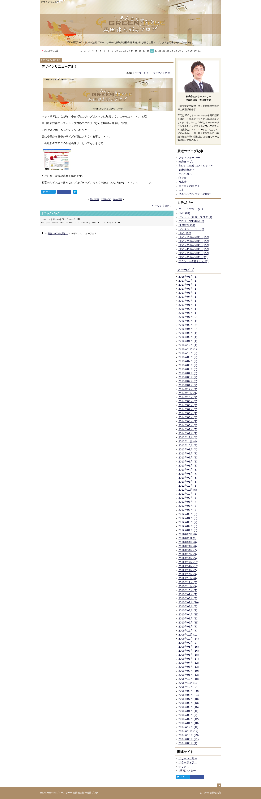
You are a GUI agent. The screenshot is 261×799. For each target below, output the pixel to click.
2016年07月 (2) (187, 316)
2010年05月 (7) (187, 610)
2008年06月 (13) (188, 702)
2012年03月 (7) (187, 522)
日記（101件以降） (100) (193, 237)
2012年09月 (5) (187, 497)
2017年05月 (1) (187, 292)
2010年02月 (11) (188, 622)
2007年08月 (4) (187, 743)
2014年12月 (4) (187, 389)
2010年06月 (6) (187, 606)
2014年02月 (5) (187, 429)
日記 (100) (184, 233)
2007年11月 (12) (188, 731)
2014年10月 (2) (187, 397)
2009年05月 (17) (188, 658)
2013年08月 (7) (187, 453)
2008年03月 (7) (187, 714)
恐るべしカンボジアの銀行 (194, 193)
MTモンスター (187, 770)
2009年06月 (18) (188, 654)
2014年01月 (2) (187, 433)
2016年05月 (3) (187, 324)
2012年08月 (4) (187, 501)
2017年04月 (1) (187, 296)
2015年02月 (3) (187, 381)
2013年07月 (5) (187, 457)
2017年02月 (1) (187, 300)
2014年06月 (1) (187, 413)
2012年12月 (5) (187, 485)
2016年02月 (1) (187, 336)
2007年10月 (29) (188, 735)
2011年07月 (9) (187, 554)
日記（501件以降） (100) (193, 253)
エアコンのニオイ (189, 185)
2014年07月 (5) (187, 409)
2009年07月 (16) (188, 650)
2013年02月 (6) (187, 477)
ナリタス (183, 766)
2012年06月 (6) (187, 509)
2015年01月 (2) (187, 385)
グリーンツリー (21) (190, 209)
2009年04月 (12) (188, 662)
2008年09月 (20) (188, 690)
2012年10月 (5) (187, 493)
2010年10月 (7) (187, 590)
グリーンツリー (187, 758)
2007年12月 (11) (188, 727)
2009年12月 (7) (187, 630)
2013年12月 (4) (187, 437)
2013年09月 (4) (187, 449)
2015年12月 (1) (187, 344)
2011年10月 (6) (187, 542)
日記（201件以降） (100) (193, 241)
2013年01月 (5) (187, 481)
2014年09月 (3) (187, 401)
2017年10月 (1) (187, 280)
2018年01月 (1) (187, 276)
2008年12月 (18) (188, 678)
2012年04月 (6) (187, 518)
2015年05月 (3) (187, 369)
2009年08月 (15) (188, 646)
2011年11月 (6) (187, 538)
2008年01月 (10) (188, 723)
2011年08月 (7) (187, 550)
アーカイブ (185, 270)
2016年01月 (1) (187, 340)
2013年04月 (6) (187, 469)
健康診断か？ (186, 169)
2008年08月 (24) (188, 694)
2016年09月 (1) (187, 308)
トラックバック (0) (160, 73)
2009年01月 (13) (188, 674)
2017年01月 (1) (187, 304)
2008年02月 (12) (188, 719)
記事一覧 (106, 199)
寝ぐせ (182, 177)
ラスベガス (185, 173)
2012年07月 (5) (187, 505)
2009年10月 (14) (188, 638)
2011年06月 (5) (187, 558)
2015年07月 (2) (187, 361)
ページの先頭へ (161, 205)
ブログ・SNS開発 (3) (191, 221)
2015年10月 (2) (187, 353)
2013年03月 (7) (187, 473)
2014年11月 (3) (187, 393)
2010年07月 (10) (188, 602)
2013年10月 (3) (187, 445)
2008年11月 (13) (188, 682)
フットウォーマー (189, 157)
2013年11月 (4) (187, 441)
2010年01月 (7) (187, 626)
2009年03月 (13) (188, 666)
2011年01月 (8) (187, 578)
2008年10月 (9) (187, 686)
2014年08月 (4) (187, 405)
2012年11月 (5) (187, 489)
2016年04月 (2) (187, 328)
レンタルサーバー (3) (191, 229)
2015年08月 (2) (187, 357)
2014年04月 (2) (187, 421)
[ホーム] (42, 233)
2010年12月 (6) (187, 582)
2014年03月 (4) (187, 425)
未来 (181, 189)
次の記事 (117, 199)
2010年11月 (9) (187, 586)
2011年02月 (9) (187, 574)
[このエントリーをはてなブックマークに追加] (75, 192)
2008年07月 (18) (188, 698)
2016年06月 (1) (187, 320)
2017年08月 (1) (187, 284)
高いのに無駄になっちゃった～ (197, 165)
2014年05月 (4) (187, 417)
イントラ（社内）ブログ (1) (195, 217)
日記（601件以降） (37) (193, 257)
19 (152, 50)
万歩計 (182, 181)
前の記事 (94, 199)
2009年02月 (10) (188, 670)
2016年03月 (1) (187, 332)
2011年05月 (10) (188, 562)
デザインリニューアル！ (59, 66)
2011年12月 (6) (187, 534)
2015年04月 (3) (187, 373)
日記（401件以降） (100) (193, 249)
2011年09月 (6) (187, 546)
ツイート (49, 192)
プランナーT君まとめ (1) (193, 261)
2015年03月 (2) (187, 377)
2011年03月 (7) (187, 570)
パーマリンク (141, 73)
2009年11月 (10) (188, 634)
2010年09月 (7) (187, 594)
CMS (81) (184, 213)
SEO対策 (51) (186, 225)
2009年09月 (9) (187, 642)
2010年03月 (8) (187, 618)
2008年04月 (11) (188, 710)
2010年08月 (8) (187, 598)
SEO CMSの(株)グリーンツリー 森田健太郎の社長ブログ (69, 792)
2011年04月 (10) (188, 566)
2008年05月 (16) (188, 706)
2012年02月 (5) (187, 526)
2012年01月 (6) (187, 530)
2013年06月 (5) (187, 461)
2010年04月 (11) (188, 614)
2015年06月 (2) (187, 365)
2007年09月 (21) (188, 739)
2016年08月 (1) (187, 312)
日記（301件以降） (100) (193, 245)
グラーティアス (187, 762)
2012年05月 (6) (187, 514)
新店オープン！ (187, 161)
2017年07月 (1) (187, 288)
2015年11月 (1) (187, 348)
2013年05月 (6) (187, 465)
